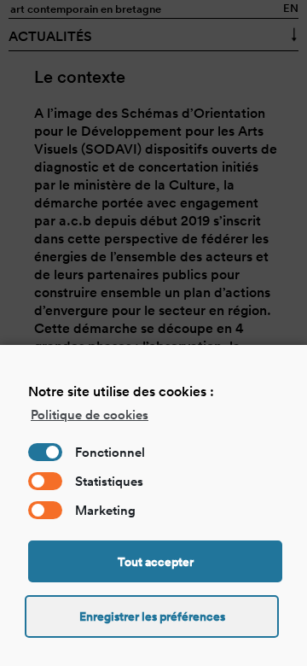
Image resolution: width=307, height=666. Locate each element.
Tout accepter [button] (156, 561)
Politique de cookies (89, 415)
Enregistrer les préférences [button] (152, 616)
